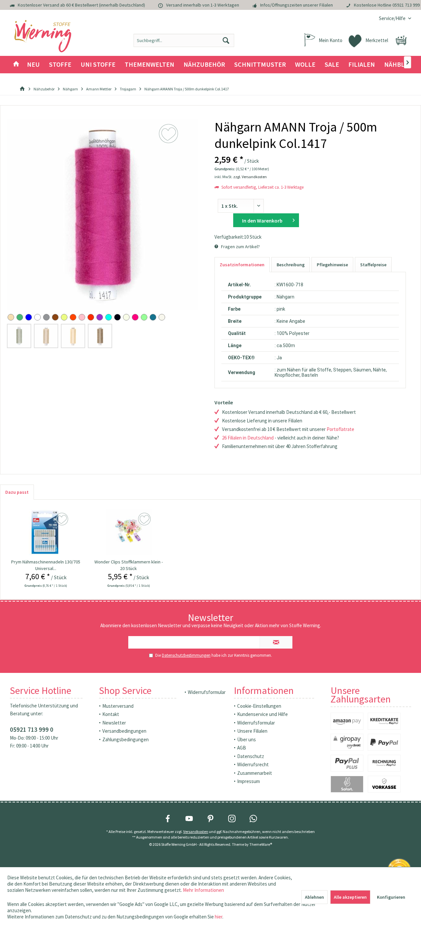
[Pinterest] (210, 818)
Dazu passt (17, 492)
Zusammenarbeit (254, 773)
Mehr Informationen (203, 890)
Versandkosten (195, 831)
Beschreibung (291, 265)
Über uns (246, 739)
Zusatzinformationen (242, 265)
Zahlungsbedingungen (125, 739)
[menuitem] (392, 18)
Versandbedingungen (124, 731)
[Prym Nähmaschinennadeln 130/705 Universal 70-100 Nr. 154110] (45, 532)
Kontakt (110, 714)
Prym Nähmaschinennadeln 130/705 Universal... (45, 565)
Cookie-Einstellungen (259, 706)
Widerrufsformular (207, 692)
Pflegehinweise (332, 265)
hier (218, 917)
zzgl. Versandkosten (250, 176)
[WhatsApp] (253, 818)
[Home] (16, 64)
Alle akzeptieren (350, 897)
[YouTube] (189, 818)
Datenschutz (250, 756)
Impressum (248, 781)
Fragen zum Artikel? (240, 247)
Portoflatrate (340, 429)
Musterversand (118, 706)
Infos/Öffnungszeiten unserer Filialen (296, 5)
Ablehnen (314, 897)
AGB (241, 748)
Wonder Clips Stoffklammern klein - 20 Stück (128, 565)
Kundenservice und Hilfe (262, 714)
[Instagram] (231, 818)
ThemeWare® (260, 844)
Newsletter (114, 723)
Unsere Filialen (252, 731)
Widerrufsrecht (253, 764)
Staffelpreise (373, 265)
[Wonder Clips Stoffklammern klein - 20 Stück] (128, 532)
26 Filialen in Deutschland (248, 438)
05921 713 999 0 (31, 729)
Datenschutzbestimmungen (186, 655)
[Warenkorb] (401, 40)
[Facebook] (167, 818)
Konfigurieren (391, 897)
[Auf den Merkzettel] (62, 519)
